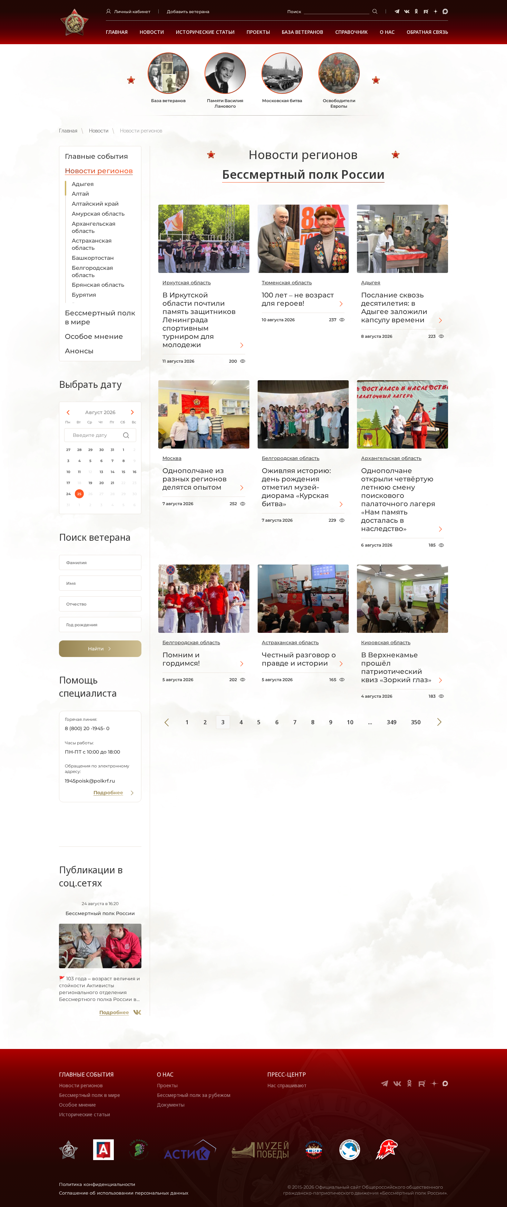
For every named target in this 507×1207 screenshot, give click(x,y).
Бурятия (84, 295)
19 (90, 483)
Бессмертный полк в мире (89, 1095)
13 (101, 472)
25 (79, 494)
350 (415, 722)
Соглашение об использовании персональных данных (123, 1193)
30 (101, 450)
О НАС (387, 32)
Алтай (80, 193)
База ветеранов (302, 32)
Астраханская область (92, 244)
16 (134, 472)
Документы (171, 1104)
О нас (165, 1074)
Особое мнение (77, 1104)
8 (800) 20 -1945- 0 (87, 728)
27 (68, 450)
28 (79, 450)
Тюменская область (287, 282)
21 (112, 483)
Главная (117, 32)
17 (68, 483)
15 (123, 472)
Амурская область (98, 213)
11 (79, 472)
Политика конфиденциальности (97, 1184)
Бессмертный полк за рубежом (193, 1095)
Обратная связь (427, 32)
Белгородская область (92, 271)
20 (101, 483)
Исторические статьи (205, 32)
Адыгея (83, 184)
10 (68, 472)
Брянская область (98, 285)
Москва (171, 458)
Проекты (258, 32)
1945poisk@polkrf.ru (90, 781)
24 (68, 494)
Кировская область (385, 642)
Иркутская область (186, 282)
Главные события (86, 1074)
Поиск (294, 11)
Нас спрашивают (287, 1085)
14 (113, 472)
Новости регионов (81, 1085)
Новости (152, 32)
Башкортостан (93, 258)
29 (90, 450)
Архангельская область (94, 227)
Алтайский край (95, 203)
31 (112, 450)
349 (391, 722)
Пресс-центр (286, 1074)
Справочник (351, 32)
